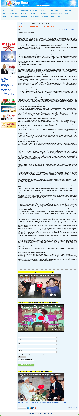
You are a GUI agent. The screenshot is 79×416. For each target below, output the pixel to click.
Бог (3, 10)
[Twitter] (29, 408)
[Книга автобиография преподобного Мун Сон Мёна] (8, 119)
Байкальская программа (56, 17)
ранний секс (12, 92)
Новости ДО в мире (34, 17)
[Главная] (17, 3)
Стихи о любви (9, 82)
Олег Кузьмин (4, 79)
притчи (8, 92)
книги (65, 29)
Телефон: (20, 350)
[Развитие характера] (8, 112)
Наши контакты (68, 10)
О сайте (66, 13)
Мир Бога (43, 10)
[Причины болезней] (8, 104)
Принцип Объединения (14, 16)
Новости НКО (33, 13)
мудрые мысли (6, 91)
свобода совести (8, 93)
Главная (20, 23)
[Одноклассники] (30, 408)
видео (7, 84)
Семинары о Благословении (56, 13)
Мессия (25, 23)
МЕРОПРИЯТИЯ (55, 9)
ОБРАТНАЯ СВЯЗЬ (42, 413)
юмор (12, 94)
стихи (8, 94)
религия (3, 93)
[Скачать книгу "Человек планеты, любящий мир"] (8, 73)
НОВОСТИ (32, 9)
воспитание (4, 85)
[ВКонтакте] (27, 408)
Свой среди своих (44, 16)
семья (3, 94)
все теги (14, 96)
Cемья (4, 13)
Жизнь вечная (5, 17)
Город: (19, 343)
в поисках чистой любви (7, 86)
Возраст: (20, 346)
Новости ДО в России (34, 16)
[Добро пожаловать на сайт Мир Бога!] (8, 50)
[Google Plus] (35, 408)
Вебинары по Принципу (56, 16)
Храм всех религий (24, 10)
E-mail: (19, 339)
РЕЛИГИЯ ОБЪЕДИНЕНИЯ (16, 9)
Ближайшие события (55, 10)
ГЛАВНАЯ (29, 413)
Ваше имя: (20, 336)
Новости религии (33, 10)
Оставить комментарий (71, 266)
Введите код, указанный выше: (25, 359)
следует (26, 264)
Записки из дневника (45, 17)
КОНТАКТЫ (67, 9)
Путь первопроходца (72, 29)
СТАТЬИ (4, 9)
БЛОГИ (42, 9)
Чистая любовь (44, 13)
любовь (8, 89)
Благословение (13, 17)
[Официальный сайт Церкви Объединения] (8, 127)
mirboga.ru (52, 415)
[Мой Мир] (32, 408)
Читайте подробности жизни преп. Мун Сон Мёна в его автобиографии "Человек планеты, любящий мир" (42, 402)
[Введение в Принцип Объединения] (8, 61)
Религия (4, 16)
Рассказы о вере (24, 13)
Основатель (12, 10)
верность (3, 84)
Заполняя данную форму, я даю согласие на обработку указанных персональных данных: (38, 354)
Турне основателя (13, 13)
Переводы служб (24, 16)
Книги (22, 17)
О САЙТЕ (50, 413)
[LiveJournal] (33, 408)
